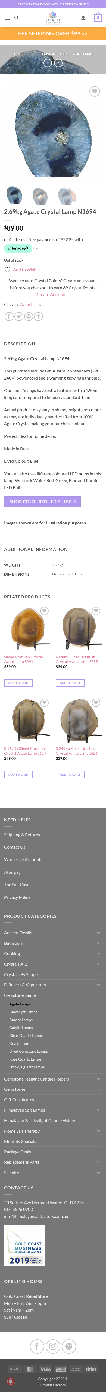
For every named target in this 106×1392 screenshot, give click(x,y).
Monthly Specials (20, 1141)
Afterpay (12, 872)
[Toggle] (98, 932)
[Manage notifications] (10, 1381)
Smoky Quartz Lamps (27, 1067)
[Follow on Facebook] (37, 1346)
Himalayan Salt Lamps (24, 1109)
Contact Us (14, 846)
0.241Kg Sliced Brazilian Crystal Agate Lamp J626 (77, 751)
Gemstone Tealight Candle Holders (36, 1078)
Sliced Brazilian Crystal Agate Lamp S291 (23, 659)
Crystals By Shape (21, 974)
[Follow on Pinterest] (69, 1346)
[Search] (16, 18)
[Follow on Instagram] (53, 1346)
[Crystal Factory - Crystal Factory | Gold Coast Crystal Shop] (53, 18)
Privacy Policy (17, 897)
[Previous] (13, 133)
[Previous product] (58, 63)
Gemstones (15, 1089)
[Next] (93, 133)
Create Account (51, 294)
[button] (7, 17)
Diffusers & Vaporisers (25, 984)
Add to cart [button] (18, 683)
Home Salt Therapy (22, 1130)
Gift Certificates (19, 1099)
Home (18, 54)
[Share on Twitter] (18, 316)
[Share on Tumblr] (38, 316)
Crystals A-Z (16, 963)
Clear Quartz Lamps (26, 1035)
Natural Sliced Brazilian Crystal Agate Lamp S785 (77, 659)
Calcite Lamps (21, 1027)
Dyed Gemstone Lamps (28, 1051)
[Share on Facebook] (9, 316)
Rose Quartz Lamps (25, 1059)
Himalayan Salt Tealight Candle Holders (40, 1120)
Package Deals (17, 1151)
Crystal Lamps (21, 1043)
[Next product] (47, 63)
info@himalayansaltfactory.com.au (36, 1216)
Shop (31, 54)
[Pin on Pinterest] (28, 316)
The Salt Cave (16, 884)
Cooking (12, 953)
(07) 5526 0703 (18, 1209)
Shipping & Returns (22, 834)
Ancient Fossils (18, 932)
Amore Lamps (21, 1019)
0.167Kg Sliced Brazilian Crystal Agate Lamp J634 (25, 751)
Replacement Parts (21, 1161)
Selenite (11, 1172)
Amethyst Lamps (23, 1012)
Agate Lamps (82, 54)
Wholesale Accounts (23, 859)
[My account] (83, 18)
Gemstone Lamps (54, 54)
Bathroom (13, 943)
